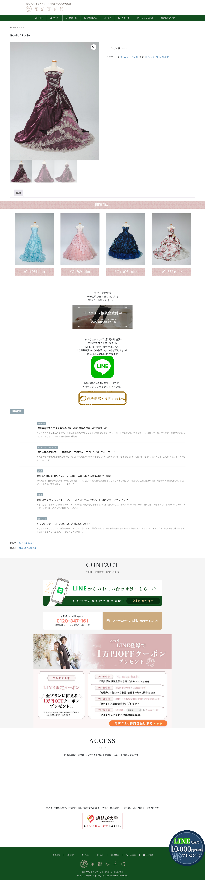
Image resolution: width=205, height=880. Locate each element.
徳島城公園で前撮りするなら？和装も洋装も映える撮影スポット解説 (74, 476)
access (132, 855)
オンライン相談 (146, 18)
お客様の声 (92, 18)
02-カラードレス (129, 56)
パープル (156, 56)
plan (72, 855)
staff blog (115, 855)
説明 (18, 192)
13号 (147, 56)
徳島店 (165, 56)
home (57, 855)
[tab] (18, 193)
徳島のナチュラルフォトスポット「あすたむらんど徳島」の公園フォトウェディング (82, 499)
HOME (40, 18)
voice (87, 855)
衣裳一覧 (72, 18)
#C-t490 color (25, 542)
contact (149, 855)
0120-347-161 (72, 621)
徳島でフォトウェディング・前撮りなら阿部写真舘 (102, 872)
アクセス (125, 18)
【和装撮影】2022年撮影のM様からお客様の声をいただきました (72, 428)
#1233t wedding (27, 547)
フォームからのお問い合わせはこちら (135, 620)
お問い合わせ (169, 18)
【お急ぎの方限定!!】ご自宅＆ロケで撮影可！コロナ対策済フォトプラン (76, 452)
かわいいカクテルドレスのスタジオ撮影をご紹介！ (64, 523)
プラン (56, 18)
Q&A (109, 18)
